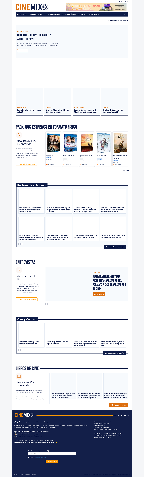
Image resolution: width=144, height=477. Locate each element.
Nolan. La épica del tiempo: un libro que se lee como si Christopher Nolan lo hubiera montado (63, 395)
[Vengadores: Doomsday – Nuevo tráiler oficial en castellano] (31, 331)
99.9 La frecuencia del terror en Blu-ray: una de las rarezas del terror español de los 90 (31, 209)
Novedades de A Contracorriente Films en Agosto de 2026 (113, 111)
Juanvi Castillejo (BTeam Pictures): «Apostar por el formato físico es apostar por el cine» (109, 283)
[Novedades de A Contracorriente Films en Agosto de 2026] (114, 97)
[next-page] (22, 244)
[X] (127, 2)
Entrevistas (26, 262)
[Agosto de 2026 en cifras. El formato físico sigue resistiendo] (57, 97)
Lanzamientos (22, 31)
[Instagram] (121, 2)
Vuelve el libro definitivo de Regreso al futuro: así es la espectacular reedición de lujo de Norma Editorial (115, 395)
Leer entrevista (99, 294)
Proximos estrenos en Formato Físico (46, 127)
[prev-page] (19, 244)
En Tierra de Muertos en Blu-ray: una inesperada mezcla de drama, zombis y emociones (58, 209)
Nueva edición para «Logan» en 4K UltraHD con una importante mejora (85, 111)
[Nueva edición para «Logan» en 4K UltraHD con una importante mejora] (86, 97)
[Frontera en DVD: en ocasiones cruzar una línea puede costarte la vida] (113, 225)
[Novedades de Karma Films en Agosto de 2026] (29, 97)
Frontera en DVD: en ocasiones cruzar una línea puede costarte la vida (113, 236)
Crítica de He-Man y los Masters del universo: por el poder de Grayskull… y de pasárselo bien (85, 343)
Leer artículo (23, 51)
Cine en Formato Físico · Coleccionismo (117, 20)
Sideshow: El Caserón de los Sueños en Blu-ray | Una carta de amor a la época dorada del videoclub (112, 209)
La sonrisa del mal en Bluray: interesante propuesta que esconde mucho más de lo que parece (85, 209)
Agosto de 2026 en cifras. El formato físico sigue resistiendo (57, 111)
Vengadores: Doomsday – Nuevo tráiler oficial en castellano (29, 342)
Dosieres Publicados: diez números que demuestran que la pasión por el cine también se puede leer (89, 395)
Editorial (49, 107)
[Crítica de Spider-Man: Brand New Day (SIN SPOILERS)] (59, 331)
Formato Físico (79, 107)
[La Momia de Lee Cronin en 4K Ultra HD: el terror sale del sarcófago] (86, 225)
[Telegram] (125, 2)
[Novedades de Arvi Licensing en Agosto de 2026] (94, 41)
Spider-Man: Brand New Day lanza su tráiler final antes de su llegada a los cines (112, 343)
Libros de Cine (27, 369)
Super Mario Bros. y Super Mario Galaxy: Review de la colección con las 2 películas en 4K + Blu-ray (58, 237)
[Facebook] (119, 2)
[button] (125, 14)
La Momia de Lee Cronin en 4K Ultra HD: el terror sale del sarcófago (85, 236)
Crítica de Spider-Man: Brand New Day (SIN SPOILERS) (57, 342)
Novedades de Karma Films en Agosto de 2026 (29, 111)
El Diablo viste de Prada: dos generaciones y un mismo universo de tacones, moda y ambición (31, 237)
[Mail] (123, 2)
